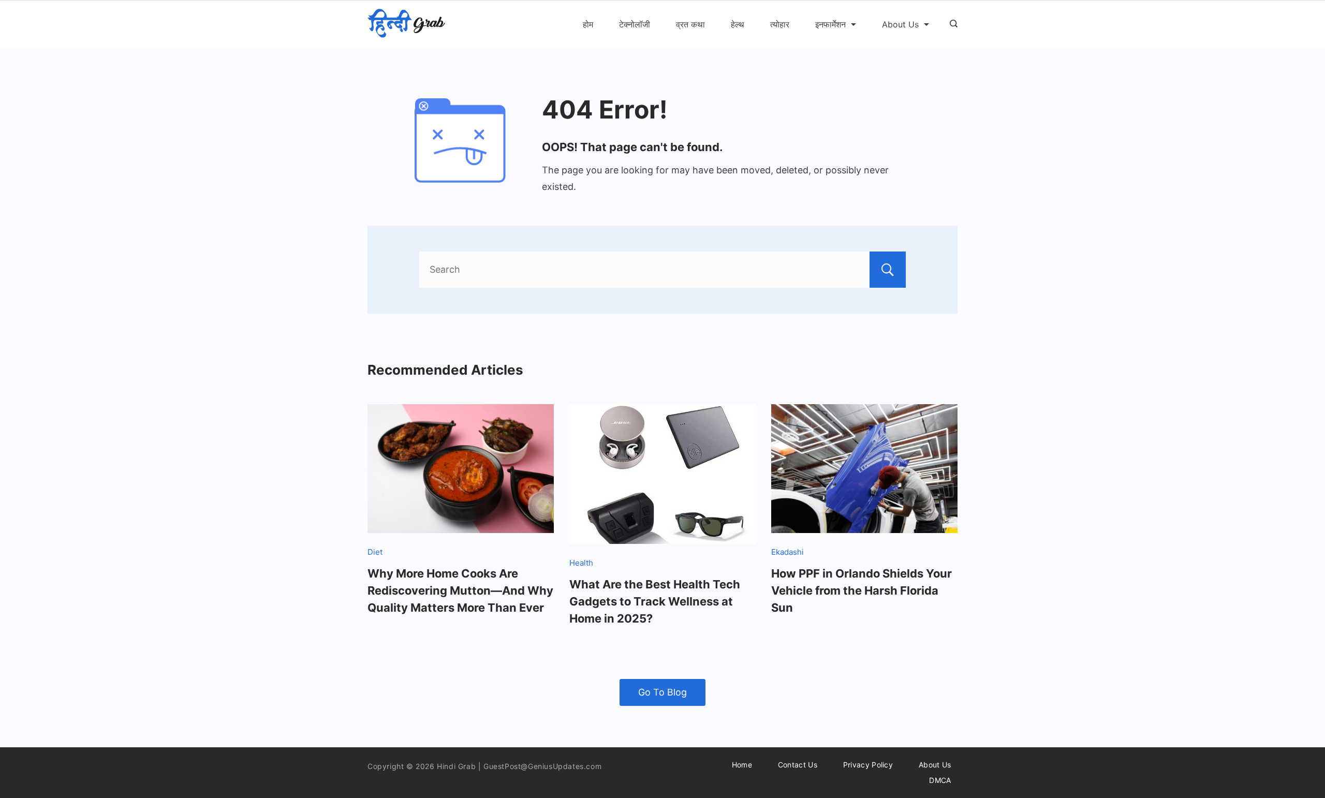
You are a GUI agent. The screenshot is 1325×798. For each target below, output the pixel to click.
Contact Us (797, 764)
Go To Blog (662, 692)
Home (742, 764)
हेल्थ (737, 24)
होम (588, 24)
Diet (374, 552)
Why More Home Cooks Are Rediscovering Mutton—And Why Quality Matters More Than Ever (460, 590)
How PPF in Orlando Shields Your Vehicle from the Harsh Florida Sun (861, 590)
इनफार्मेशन (830, 24)
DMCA (940, 780)
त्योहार (779, 24)
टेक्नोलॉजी (634, 24)
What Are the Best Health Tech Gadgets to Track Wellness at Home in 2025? (654, 601)
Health (581, 563)
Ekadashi (787, 552)
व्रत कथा (690, 24)
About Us (900, 24)
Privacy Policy (868, 764)
